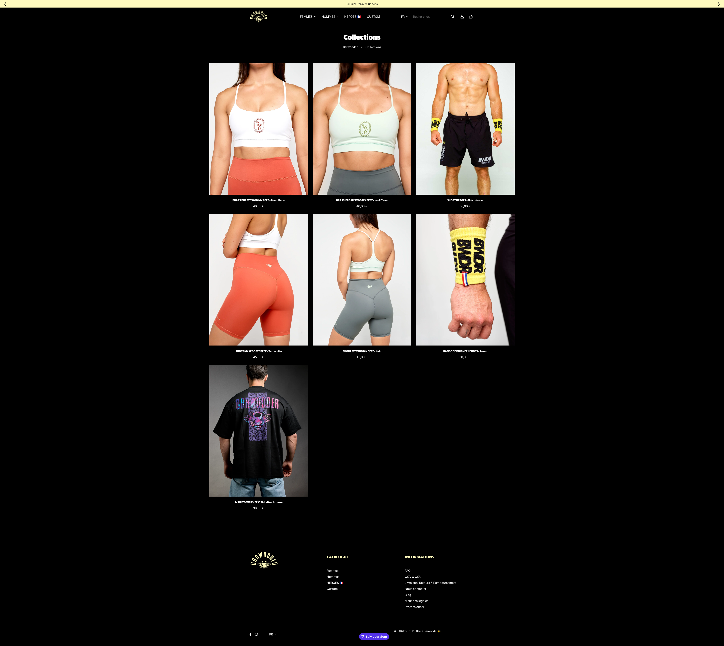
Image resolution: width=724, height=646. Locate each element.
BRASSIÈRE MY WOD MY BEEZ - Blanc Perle (258, 200)
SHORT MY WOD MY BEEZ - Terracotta (258, 351)
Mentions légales (416, 601)
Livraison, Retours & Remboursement (430, 583)
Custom (373, 16)
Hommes (328, 16)
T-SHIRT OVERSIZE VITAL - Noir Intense (259, 502)
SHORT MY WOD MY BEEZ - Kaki (362, 351)
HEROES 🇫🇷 (352, 16)
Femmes (306, 16)
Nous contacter (415, 589)
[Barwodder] (259, 17)
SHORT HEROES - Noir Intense (465, 200)
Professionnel (414, 607)
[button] (470, 16)
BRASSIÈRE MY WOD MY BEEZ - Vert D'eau (362, 200)
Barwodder (350, 47)
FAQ (407, 571)
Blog (408, 595)
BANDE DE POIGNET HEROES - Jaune (465, 351)
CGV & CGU (413, 577)
